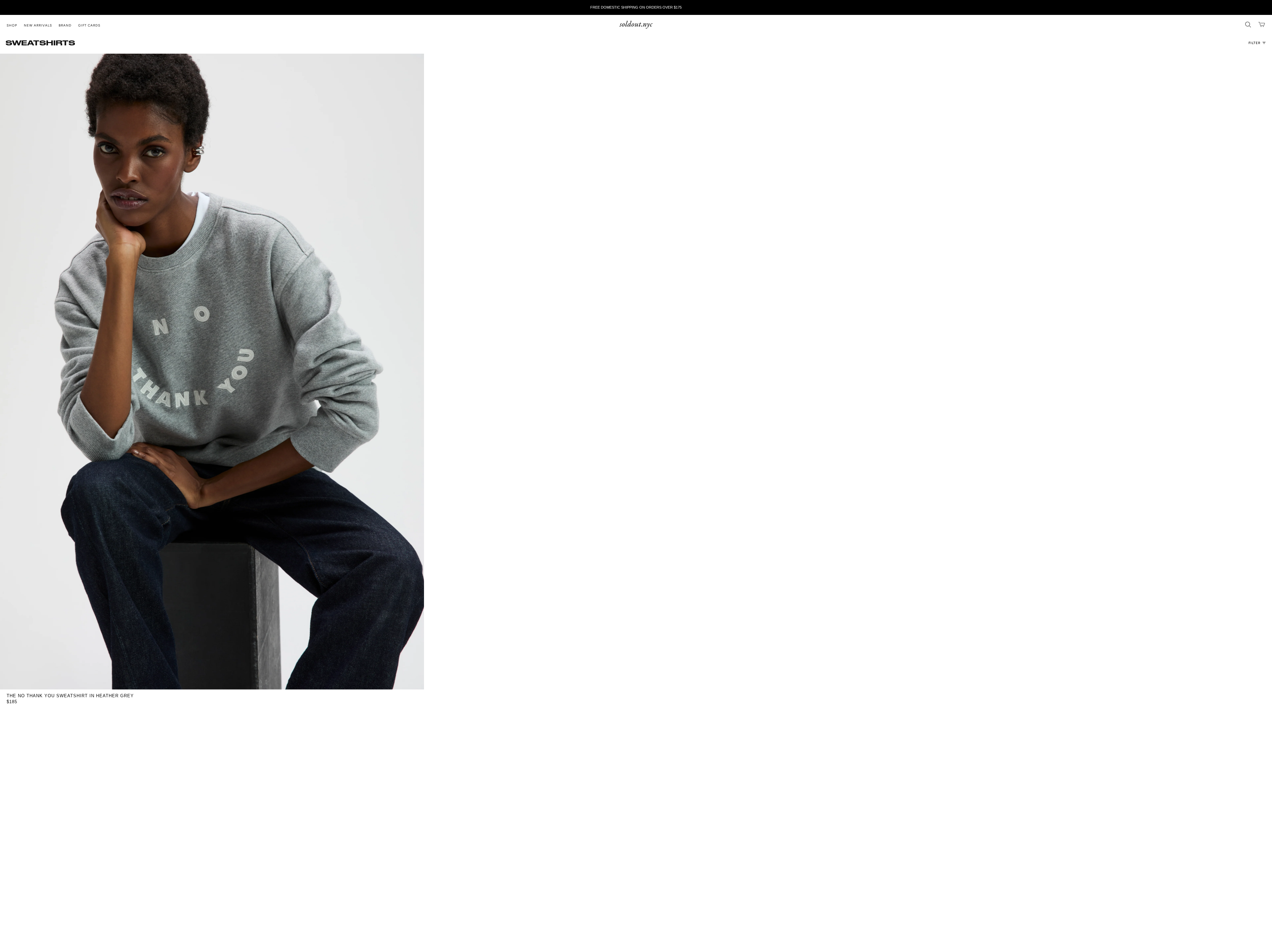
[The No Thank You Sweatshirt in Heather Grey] (212, 372)
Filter (1254, 43)
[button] (15, 25)
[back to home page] (636, 25)
